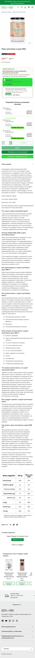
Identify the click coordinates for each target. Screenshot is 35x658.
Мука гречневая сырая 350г (19, 12)
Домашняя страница (6, 12)
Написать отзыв (17, 539)
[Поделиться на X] (10, 524)
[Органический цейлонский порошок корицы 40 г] (22, 565)
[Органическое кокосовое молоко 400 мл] (9, 565)
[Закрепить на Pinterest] (17, 524)
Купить (17, 148)
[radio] (17, 110)
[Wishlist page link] (18, 7)
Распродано (23, 143)
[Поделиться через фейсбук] (13, 524)
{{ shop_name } (8, 654)
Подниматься (17, 604)
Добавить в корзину (9, 583)
